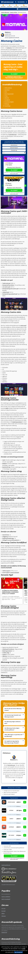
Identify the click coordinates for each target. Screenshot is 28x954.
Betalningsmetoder (9, 94)
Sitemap (3, 916)
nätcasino (9, 48)
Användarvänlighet (9, 102)
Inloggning (21, 2)
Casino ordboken (5, 896)
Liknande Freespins (14, 147)
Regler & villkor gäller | (9, 77)
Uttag (6, 96)
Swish (6, 408)
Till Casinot (14, 74)
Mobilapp (7, 104)
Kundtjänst (7, 100)
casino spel (23, 325)
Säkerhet (7, 98)
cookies (23, 948)
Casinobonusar (13, 134)
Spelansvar (4, 932)
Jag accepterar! (18, 952)
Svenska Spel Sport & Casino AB (10, 55)
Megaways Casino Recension (14, 187)
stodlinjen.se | (15, 77)
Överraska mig (14, 150)
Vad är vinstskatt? (5, 899)
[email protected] (14, 572)
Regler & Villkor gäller (14, 173)
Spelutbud (7, 90)
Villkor (3, 913)
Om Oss (3, 908)
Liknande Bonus (14, 145)
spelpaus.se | (20, 77)
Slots (6, 92)
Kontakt (3, 911)
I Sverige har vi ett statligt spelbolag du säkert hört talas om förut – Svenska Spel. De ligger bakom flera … (12, 598)
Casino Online (13, 12)
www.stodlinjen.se (20, 172)
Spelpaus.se (18, 806)
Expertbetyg (7, 106)
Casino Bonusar (5, 12)
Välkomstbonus (8, 88)
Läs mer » (13, 599)
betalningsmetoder (17, 422)
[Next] (25, 186)
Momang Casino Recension (14, 167)
